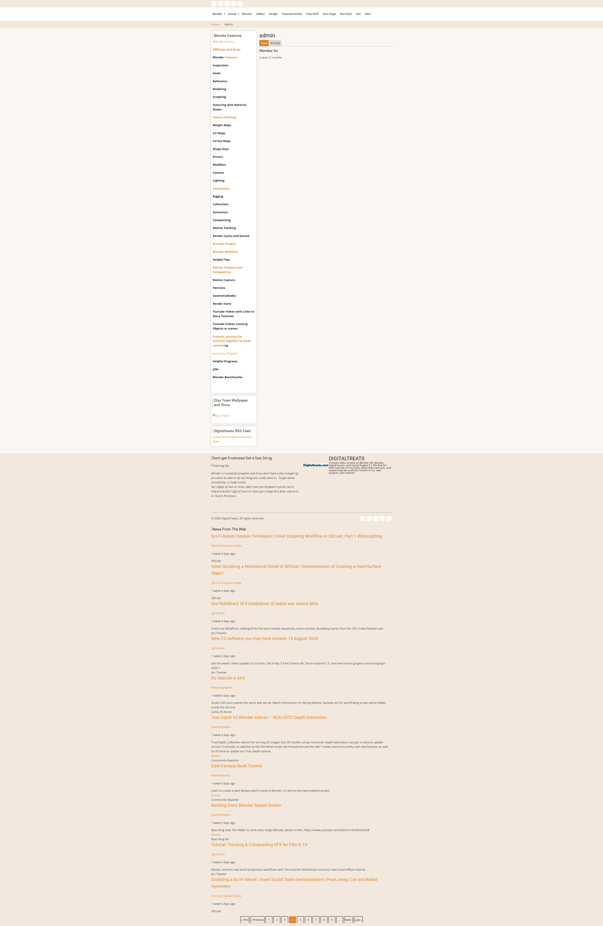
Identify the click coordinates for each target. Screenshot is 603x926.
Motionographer (222, 687)
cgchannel (218, 613)
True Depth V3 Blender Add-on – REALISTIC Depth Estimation (269, 717)
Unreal (232, 14)
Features (231, 57)
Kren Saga (329, 14)
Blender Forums (223, 41)
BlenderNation (221, 727)
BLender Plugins (224, 244)
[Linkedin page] (234, 4)
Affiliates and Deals (226, 49)
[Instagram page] (227, 4)
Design (273, 14)
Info (358, 14)
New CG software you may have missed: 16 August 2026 (264, 638)
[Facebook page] (214, 4)
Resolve (247, 14)
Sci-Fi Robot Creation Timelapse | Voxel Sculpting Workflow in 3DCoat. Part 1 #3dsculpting (296, 536)
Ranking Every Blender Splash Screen (246, 805)
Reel (367, 14)
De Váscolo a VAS (228, 678)
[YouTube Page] (240, 4)
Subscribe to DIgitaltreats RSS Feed (232, 439)
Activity (275, 43)
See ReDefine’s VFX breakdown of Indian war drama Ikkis (264, 603)
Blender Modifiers (225, 252)
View (265, 43)
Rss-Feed (346, 14)
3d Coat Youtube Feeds (226, 546)
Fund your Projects (225, 353)
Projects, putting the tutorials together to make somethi (232, 341)
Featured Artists (292, 14)
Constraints (221, 188)
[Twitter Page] (220, 4)
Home (215, 24)
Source (215, 756)
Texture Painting (224, 117)
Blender (217, 14)
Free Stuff (312, 14)
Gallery (260, 14)
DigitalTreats (346, 459)
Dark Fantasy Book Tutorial (236, 765)
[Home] (316, 465)
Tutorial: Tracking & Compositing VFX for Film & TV (259, 844)
